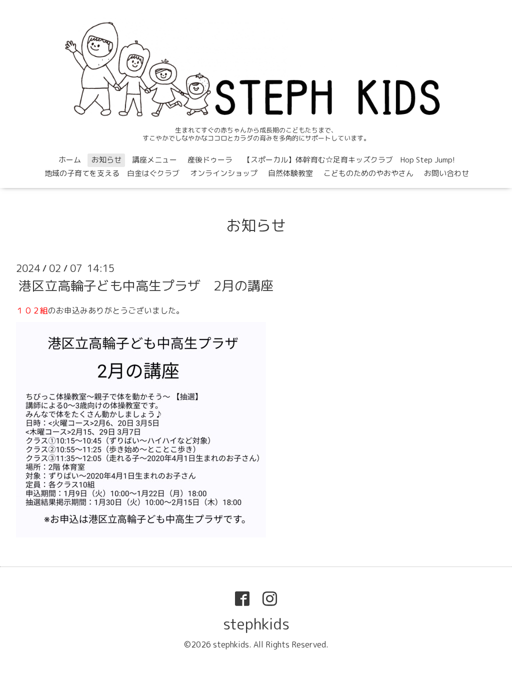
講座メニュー (154, 159)
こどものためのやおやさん (369, 173)
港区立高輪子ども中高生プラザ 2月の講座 (146, 285)
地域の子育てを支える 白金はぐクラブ (112, 173)
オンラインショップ (224, 173)
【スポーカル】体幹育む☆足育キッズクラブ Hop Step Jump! (349, 159)
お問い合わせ (446, 173)
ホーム (69, 159)
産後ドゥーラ (210, 159)
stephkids (256, 624)
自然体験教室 (290, 173)
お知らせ (107, 159)
